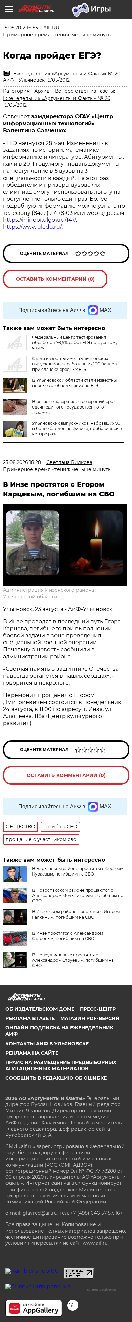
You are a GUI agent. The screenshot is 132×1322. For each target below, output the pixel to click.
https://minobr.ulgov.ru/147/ (39, 220)
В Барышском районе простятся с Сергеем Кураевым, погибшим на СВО (77, 871)
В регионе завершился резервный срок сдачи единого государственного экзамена (74, 407)
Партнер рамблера (100, 1289)
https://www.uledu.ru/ (32, 227)
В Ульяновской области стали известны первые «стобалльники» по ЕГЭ (74, 383)
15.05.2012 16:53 (20, 28)
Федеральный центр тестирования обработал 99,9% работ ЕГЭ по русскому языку (75, 342)
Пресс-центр (98, 1009)
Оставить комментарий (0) (55, 279)
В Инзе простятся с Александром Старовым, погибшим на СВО (67, 936)
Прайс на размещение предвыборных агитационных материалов (60, 1065)
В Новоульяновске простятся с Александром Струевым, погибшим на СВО (73, 960)
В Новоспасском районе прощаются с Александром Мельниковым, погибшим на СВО (77, 895)
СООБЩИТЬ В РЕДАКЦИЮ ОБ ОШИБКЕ (56, 1078)
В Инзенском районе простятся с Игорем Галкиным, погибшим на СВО (76, 914)
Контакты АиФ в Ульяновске (47, 1044)
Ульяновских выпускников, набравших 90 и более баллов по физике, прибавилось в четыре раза (77, 428)
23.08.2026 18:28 (22, 462)
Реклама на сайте (31, 1053)
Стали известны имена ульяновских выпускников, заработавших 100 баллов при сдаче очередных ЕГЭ (74, 364)
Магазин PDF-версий (90, 1018)
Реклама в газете (30, 1018)
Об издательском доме (39, 1009)
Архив (42, 91)
